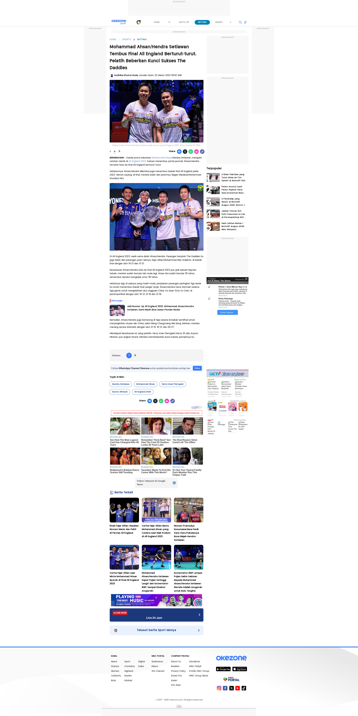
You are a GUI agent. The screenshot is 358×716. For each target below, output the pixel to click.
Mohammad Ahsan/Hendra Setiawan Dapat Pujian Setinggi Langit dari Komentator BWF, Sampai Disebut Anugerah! (155, 582)
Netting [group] (202, 22)
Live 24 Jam (154, 617)
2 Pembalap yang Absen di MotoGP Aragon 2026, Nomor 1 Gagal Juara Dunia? (233, 202)
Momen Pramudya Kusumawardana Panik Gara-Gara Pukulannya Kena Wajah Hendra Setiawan (186, 533)
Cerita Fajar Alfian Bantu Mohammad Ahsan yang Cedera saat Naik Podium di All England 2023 (156, 531)
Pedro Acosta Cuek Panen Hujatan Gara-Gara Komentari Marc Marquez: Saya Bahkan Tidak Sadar (233, 190)
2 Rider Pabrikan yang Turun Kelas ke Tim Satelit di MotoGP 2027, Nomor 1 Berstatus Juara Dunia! (234, 178)
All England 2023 (137, 161)
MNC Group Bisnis (198, 676)
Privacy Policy (178, 671)
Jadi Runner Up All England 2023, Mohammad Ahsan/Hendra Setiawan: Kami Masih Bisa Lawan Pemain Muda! (160, 308)
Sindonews (157, 662)
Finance (115, 666)
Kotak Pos (176, 676)
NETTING (142, 39)
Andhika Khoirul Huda (126, 75)
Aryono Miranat (120, 392)
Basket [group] (219, 22)
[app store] (239, 669)
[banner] (156, 605)
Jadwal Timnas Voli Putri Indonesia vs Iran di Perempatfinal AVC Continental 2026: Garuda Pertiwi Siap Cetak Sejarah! (233, 214)
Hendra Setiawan (120, 384)
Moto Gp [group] (184, 22)
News (114, 662)
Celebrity (116, 676)
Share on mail (196, 151)
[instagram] (219, 688)
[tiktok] (244, 688)
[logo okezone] (231, 658)
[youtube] (237, 688)
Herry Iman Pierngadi (172, 384)
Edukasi (128, 680)
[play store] (223, 669)
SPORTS (126, 39)
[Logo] (138, 22)
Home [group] (157, 22)
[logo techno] (119, 22)
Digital (141, 662)
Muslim (128, 676)
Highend (128, 671)
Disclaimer (194, 662)
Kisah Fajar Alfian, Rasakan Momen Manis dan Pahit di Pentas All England (124, 529)
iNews (155, 666)
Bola (113, 680)
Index (141, 666)
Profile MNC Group (199, 671)
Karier (174, 680)
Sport (127, 662)
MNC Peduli (195, 666)
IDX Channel (158, 671)
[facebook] (225, 688)
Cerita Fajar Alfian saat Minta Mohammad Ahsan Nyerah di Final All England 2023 (124, 578)
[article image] (213, 177)
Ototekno (129, 666)
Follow (197, 368)
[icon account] (112, 75)
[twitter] (231, 688)
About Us (176, 662)
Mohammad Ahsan (162, 158)
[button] (231, 22)
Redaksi (175, 666)
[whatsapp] (191, 151)
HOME (113, 39)
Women (115, 671)
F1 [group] (169, 22)
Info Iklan (176, 685)
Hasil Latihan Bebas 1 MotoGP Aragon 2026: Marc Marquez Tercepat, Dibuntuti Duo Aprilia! (233, 226)
